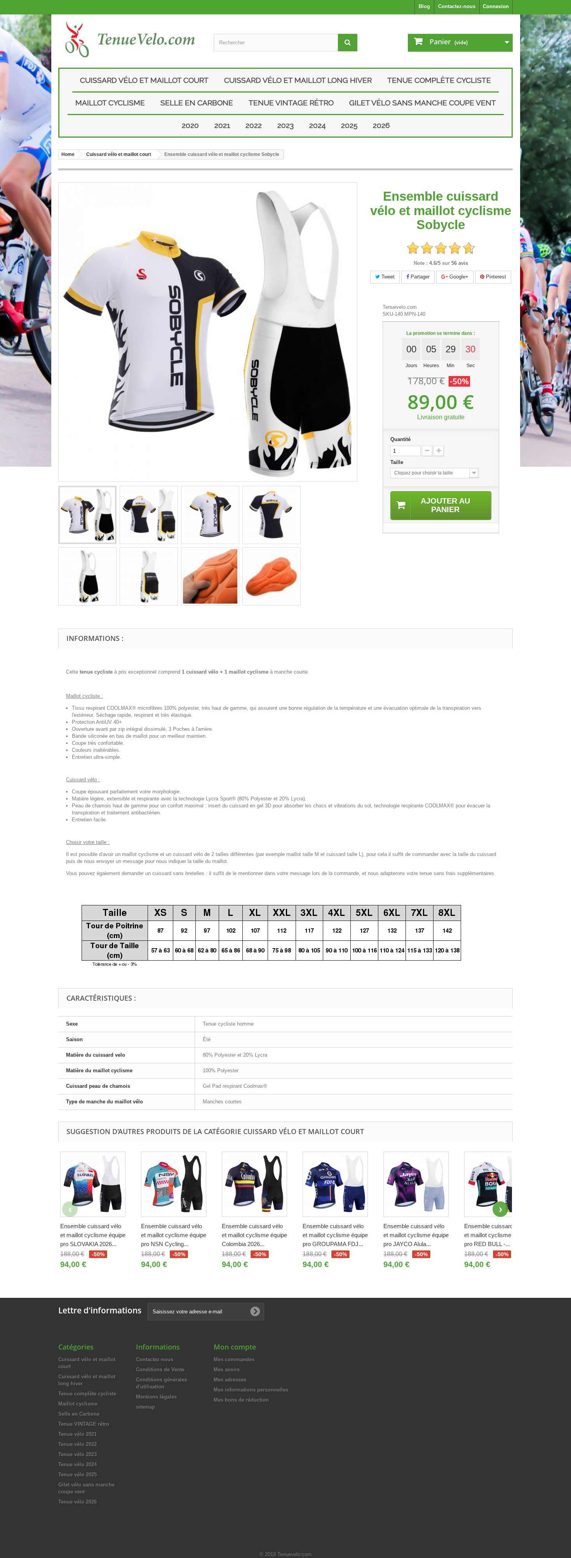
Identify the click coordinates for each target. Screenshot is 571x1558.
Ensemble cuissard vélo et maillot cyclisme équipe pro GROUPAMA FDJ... (335, 1235)
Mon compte (235, 1346)
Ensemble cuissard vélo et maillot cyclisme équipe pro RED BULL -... (496, 1235)
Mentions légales (156, 1397)
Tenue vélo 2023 (77, 1454)
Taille (397, 462)
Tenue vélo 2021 (77, 1434)
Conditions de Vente (160, 1369)
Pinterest (495, 277)
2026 (381, 125)
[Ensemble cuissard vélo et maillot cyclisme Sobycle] (87, 515)
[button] (500, 1209)
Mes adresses (230, 1380)
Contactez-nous (456, 6)
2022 (253, 125)
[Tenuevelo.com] (130, 39)
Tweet (387, 277)
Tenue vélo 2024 (77, 1464)
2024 (317, 125)
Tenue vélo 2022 (77, 1444)
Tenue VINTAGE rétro (291, 102)
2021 (222, 125)
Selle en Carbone (196, 102)
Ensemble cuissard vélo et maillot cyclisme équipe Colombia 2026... (254, 1235)
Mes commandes (234, 1359)
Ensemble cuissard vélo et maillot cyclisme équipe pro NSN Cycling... (173, 1235)
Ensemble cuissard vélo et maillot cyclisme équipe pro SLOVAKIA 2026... (92, 1235)
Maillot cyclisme (110, 102)
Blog (424, 6)
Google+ (458, 277)
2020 (190, 125)
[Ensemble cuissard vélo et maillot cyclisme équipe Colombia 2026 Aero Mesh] (254, 1184)
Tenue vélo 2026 (77, 1502)
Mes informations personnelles (251, 1390)
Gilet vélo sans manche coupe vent (422, 102)
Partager (419, 277)
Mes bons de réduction (241, 1400)
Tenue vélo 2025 (77, 1474)
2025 (349, 125)
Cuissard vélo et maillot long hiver (298, 80)
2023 (285, 125)
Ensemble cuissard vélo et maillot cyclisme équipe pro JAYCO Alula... (416, 1235)
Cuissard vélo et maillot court (144, 80)
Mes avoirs (227, 1369)
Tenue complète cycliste (439, 80)
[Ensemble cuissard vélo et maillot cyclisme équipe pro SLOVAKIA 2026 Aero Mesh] (92, 1184)
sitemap (145, 1407)
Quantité (400, 439)
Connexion (496, 6)
